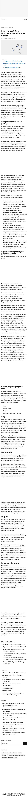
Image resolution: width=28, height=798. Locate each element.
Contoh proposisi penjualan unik (12, 67)
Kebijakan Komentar (11, 795)
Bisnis (11, 753)
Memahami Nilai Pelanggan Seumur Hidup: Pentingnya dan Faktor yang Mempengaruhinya (13, 705)
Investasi (20, 753)
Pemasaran (4, 757)
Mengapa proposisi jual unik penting (13, 61)
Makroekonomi (10, 755)
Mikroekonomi (17, 755)
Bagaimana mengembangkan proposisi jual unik (14, 64)
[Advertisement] (14, 8)
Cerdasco (4, 19)
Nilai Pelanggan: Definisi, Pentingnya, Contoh (14, 644)
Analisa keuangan (5, 753)
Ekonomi (15, 753)
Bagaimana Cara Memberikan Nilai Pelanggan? (14, 647)
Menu (25, 19)
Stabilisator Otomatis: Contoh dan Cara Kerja (14, 673)
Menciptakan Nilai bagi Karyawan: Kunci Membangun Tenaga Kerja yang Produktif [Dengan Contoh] (13, 724)
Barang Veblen (7, 690)
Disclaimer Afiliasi (11, 794)
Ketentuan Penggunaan (20, 794)
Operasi (23, 755)
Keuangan (4, 755)
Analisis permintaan (8, 688)
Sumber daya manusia (12, 757)
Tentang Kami (13, 793)
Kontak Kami (18, 795)
